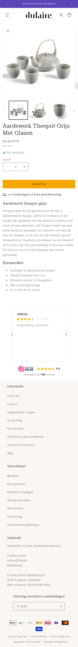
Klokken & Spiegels (20, 492)
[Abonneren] (61, 606)
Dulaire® (22, 636)
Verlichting (14, 516)
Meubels (13, 475)
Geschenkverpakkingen (23, 524)
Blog (10, 453)
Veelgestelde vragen (21, 412)
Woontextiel (15, 508)
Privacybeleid (39, 636)
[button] (7, 15)
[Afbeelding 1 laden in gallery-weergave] (18, 110)
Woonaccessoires (18, 500)
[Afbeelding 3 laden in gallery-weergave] (59, 110)
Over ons (13, 395)
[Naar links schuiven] (4, 111)
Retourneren (15, 428)
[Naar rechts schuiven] (74, 111)
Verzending (14, 420)
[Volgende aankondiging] (71, 4)
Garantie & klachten (20, 444)
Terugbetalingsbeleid (56, 642)
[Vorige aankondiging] (7, 4)
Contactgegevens (60, 636)
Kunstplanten (16, 483)
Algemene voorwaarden (27, 642)
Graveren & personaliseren (25, 436)
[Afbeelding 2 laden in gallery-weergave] (39, 110)
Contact (12, 404)
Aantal (7, 159)
